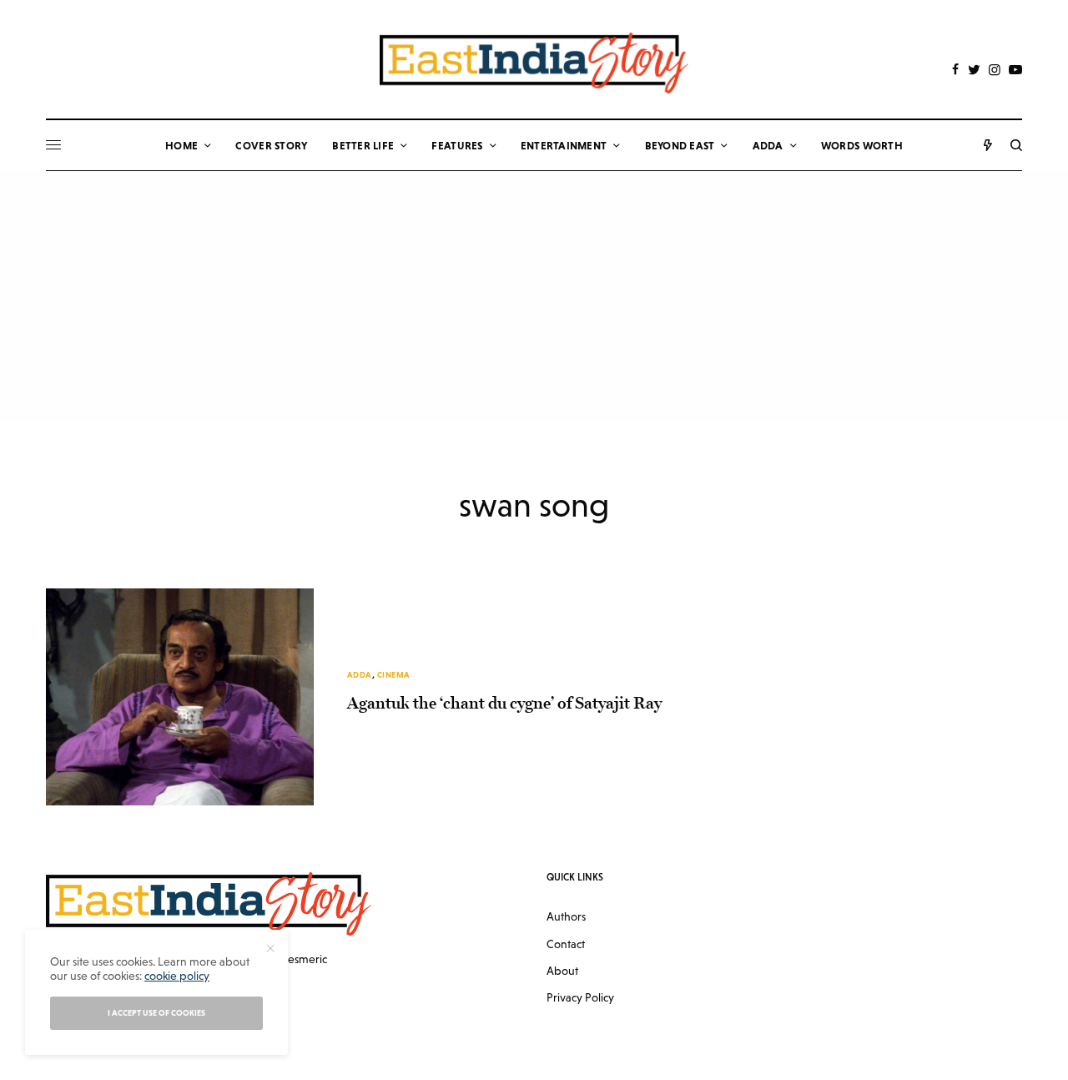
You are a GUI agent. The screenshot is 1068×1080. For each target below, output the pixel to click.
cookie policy (176, 975)
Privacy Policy (580, 997)
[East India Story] (534, 63)
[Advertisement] (534, 296)
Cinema (394, 674)
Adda (359, 674)
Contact (566, 944)
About (562, 970)
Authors (566, 916)
